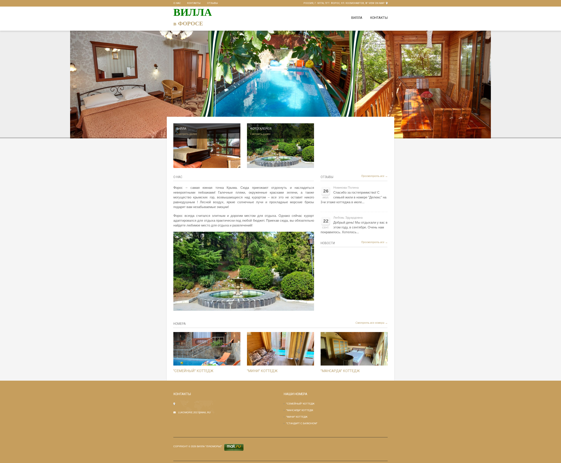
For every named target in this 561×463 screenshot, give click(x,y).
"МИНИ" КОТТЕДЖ (262, 371)
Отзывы (212, 3)
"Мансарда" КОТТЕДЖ (340, 371)
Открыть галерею (211, 349)
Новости (328, 243)
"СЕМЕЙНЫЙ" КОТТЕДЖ (193, 371)
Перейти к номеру (202, 349)
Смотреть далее (186, 134)
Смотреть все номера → (371, 322)
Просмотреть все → (374, 176)
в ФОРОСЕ (188, 23)
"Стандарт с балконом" (301, 423)
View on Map (377, 3)
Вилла (356, 18)
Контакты (194, 3)
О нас (177, 3)
